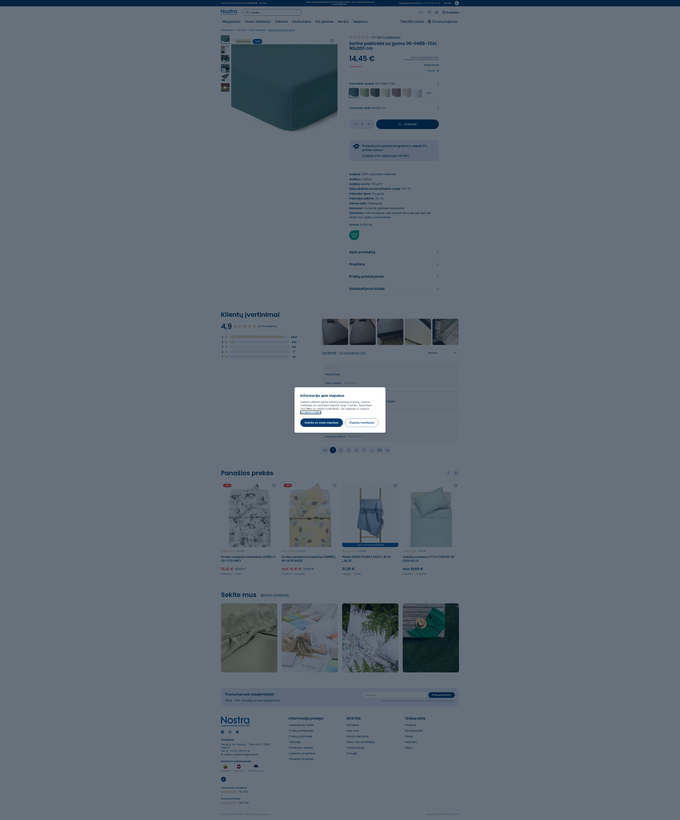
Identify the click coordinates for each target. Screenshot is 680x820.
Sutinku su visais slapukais (322, 422)
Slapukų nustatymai (361, 422)
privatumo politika (310, 412)
